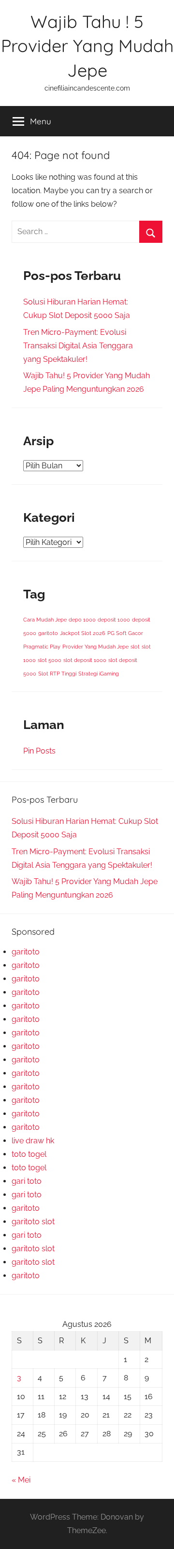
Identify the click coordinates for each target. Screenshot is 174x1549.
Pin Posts (39, 750)
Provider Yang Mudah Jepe (95, 646)
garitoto (48, 633)
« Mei (21, 1479)
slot (135, 646)
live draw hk (33, 1140)
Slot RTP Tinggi (57, 673)
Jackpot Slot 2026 (82, 633)
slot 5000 (49, 660)
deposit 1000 (114, 619)
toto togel (29, 1154)
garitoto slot (33, 1221)
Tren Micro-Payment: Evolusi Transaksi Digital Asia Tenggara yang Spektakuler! (78, 346)
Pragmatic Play (41, 646)
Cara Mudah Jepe (45, 619)
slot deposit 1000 (84, 660)
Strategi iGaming (98, 673)
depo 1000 (82, 619)
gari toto (27, 1181)
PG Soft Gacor (125, 633)
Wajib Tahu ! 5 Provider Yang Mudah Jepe (87, 46)
